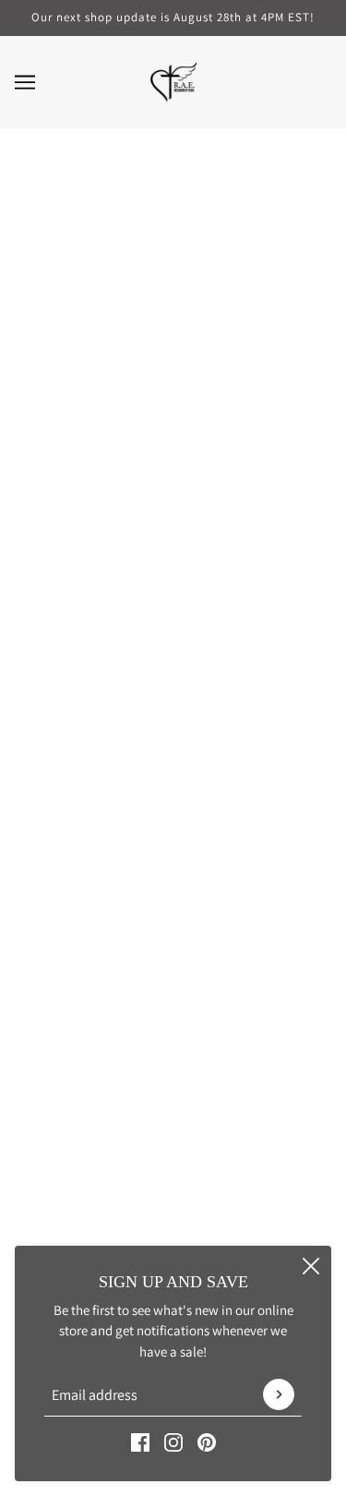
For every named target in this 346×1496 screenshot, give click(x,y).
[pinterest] (206, 1442)
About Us (173, 1034)
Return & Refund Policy (173, 977)
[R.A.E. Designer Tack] (173, 82)
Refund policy (173, 1062)
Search (173, 893)
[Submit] (278, 1394)
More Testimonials (173, 950)
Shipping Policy (173, 1006)
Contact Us (173, 921)
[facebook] (140, 1442)
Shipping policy (173, 1090)
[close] (311, 1266)
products (196, 361)
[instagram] (173, 1442)
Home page (183, 341)
